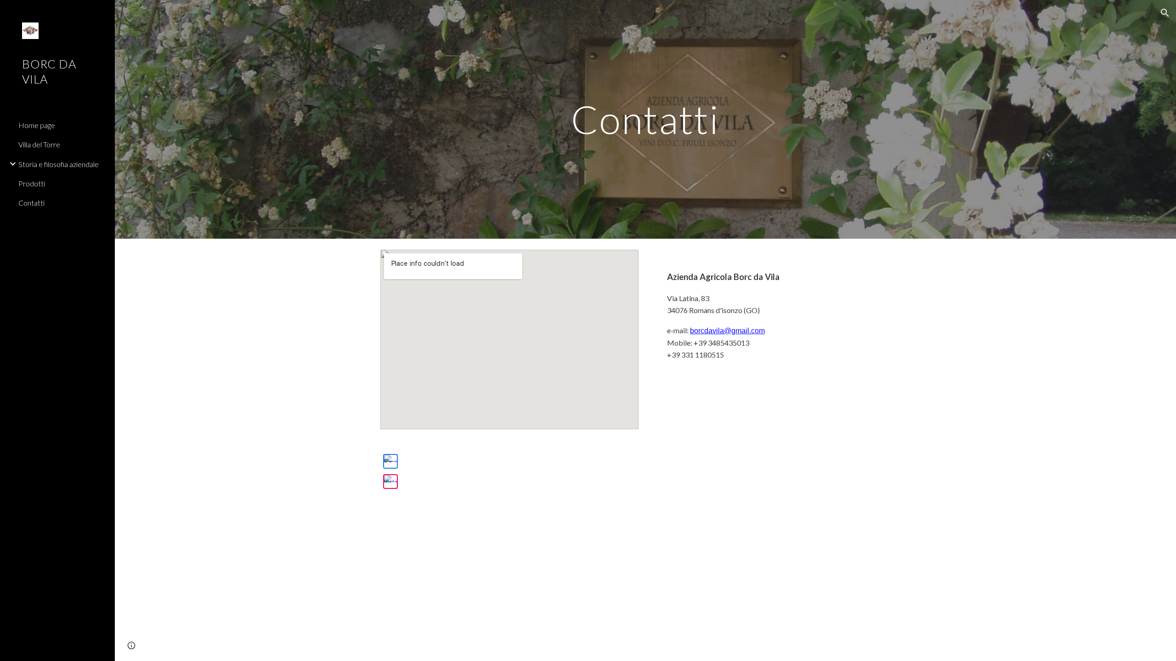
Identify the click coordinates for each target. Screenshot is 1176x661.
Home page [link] (36, 125)
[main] (645, 119)
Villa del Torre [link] (39, 144)
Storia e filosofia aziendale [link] (58, 164)
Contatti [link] (31, 202)
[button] (1165, 13)
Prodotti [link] (31, 183)
